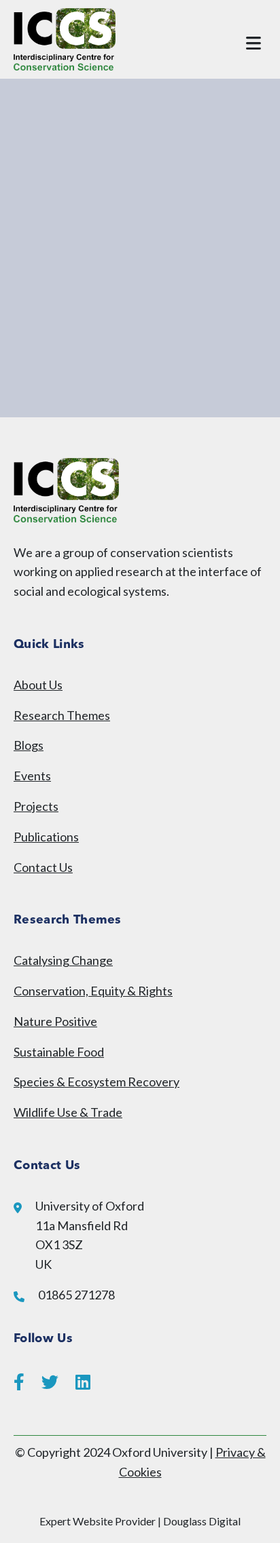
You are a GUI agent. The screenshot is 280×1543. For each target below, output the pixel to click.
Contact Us (43, 867)
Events (32, 775)
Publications (46, 836)
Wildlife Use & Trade (68, 1112)
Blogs (28, 745)
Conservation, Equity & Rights (93, 990)
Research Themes (62, 715)
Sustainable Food (59, 1051)
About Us (38, 684)
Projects (36, 806)
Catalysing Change (63, 960)
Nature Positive (55, 1021)
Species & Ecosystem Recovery (96, 1081)
